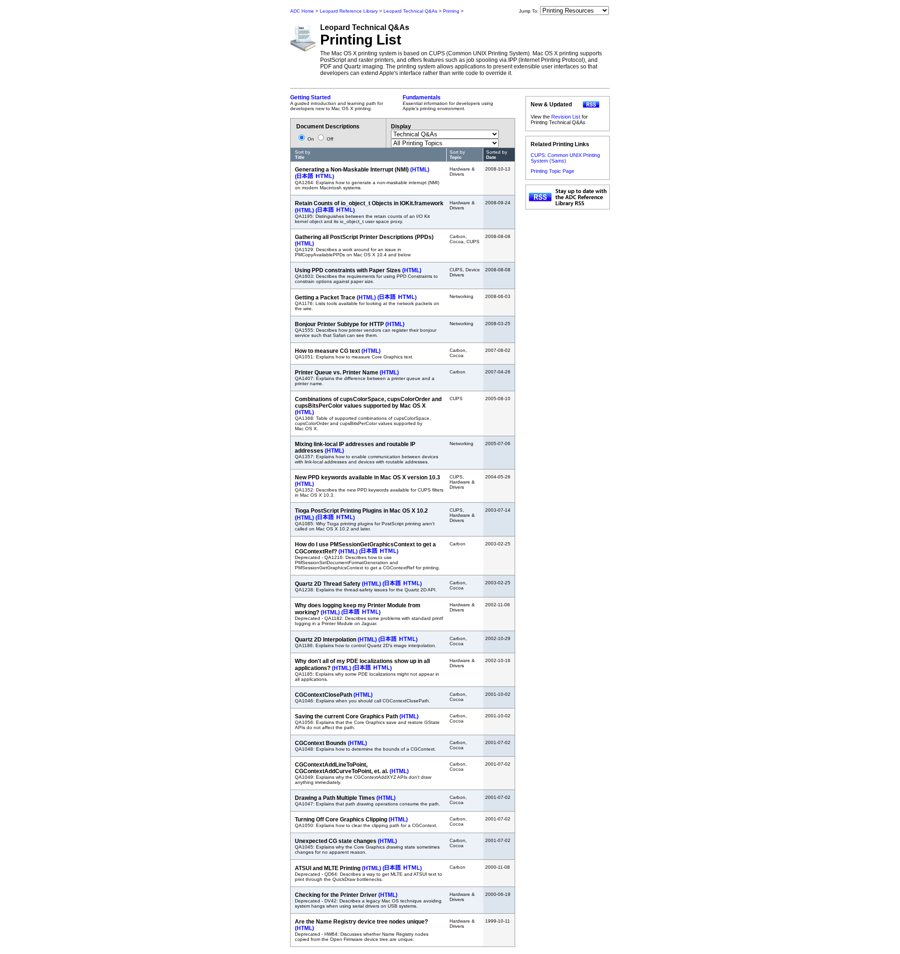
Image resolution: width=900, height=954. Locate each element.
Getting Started (310, 97)
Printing (451, 11)
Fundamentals (422, 97)
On (310, 139)
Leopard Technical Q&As (410, 11)
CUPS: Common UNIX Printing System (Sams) (565, 158)
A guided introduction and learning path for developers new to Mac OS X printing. (336, 102)
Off (329, 139)
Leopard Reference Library (349, 11)
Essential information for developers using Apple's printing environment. (448, 102)
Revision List (565, 116)
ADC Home (302, 11)
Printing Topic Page (552, 171)
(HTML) (419, 169)
